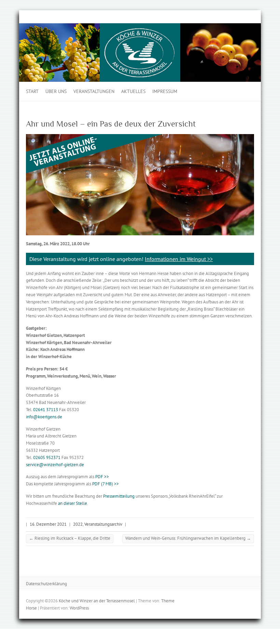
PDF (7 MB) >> (105, 484)
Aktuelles (133, 91)
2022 (78, 524)
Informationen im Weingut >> (179, 258)
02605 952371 (46, 457)
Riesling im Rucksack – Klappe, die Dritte (69, 538)
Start (32, 91)
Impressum (164, 91)
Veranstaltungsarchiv (103, 524)
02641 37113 (45, 409)
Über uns (56, 91)
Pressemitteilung (119, 496)
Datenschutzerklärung (46, 584)
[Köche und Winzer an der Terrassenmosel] (140, 26)
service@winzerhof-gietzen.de (55, 465)
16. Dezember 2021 (48, 524)
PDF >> (102, 477)
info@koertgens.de (44, 417)
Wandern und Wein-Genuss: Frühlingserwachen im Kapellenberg (188, 538)
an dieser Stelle (72, 503)
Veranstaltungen (93, 91)
